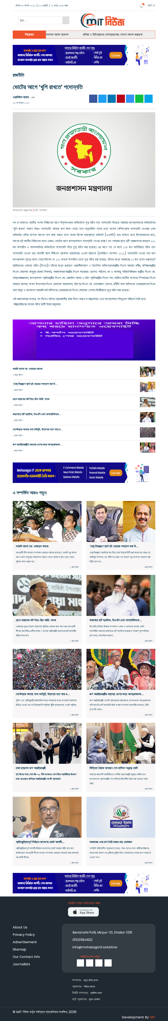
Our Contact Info (26, 956)
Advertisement (25, 942)
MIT (152, 1017)
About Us (20, 927)
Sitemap (19, 949)
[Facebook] (80, 963)
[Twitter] (89, 963)
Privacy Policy (24, 934)
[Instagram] (98, 963)
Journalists (21, 964)
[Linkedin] (108, 963)
